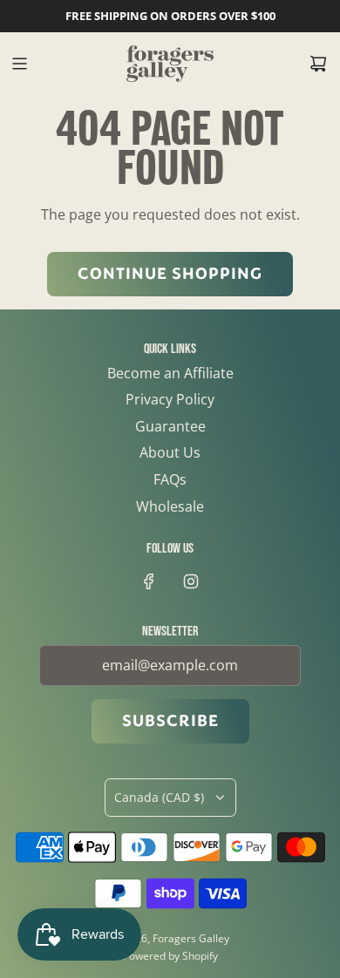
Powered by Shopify (170, 955)
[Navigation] (19, 63)
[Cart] (318, 63)
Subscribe (170, 720)
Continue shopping (170, 273)
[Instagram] (191, 581)
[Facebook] (149, 581)
